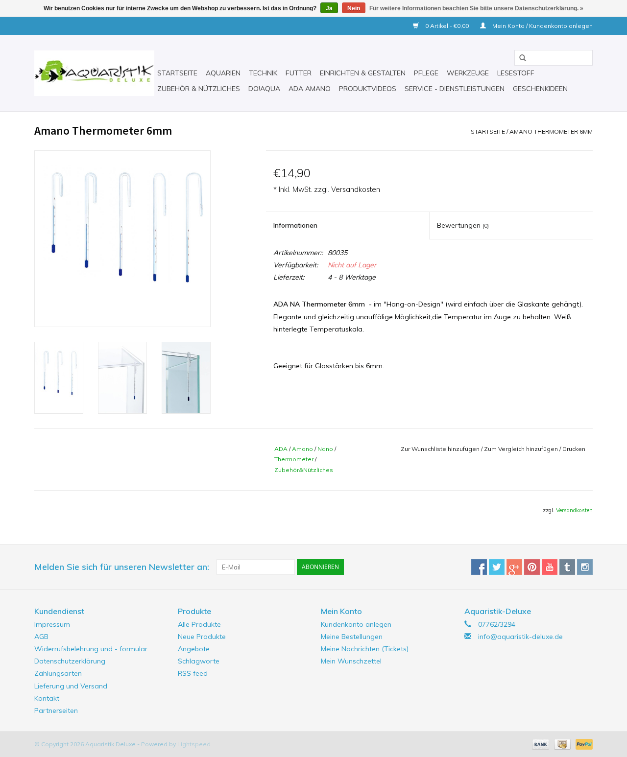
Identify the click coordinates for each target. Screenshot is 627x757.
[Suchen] (519, 58)
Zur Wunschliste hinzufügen (440, 448)
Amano (302, 448)
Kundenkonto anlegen (356, 624)
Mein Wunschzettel (351, 661)
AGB (41, 636)
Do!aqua (264, 88)
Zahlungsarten (58, 673)
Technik (263, 73)
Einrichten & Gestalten (363, 73)
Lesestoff (515, 73)
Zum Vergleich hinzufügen (521, 448)
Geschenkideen (540, 88)
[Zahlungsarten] (540, 743)
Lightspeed (194, 744)
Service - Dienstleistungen (455, 88)
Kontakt (46, 698)
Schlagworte (198, 661)
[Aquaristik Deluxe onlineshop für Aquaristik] (94, 73)
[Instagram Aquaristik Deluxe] (585, 567)
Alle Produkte (199, 624)
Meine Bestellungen (352, 636)
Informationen (295, 225)
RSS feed (193, 673)
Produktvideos (367, 88)
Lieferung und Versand (70, 686)
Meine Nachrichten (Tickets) (365, 648)
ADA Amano (310, 88)
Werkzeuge (468, 73)
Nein (353, 8)
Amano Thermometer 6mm (551, 131)
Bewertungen (463, 225)
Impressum (52, 624)
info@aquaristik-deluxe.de (520, 636)
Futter (299, 73)
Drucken (573, 448)
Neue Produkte (202, 636)
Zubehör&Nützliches (303, 469)
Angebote (194, 648)
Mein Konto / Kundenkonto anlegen (542, 25)
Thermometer (294, 459)
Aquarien (223, 73)
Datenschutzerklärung (69, 661)
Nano (325, 448)
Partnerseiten (56, 710)
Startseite (177, 73)
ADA (281, 448)
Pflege (426, 73)
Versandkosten (355, 189)
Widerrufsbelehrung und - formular (90, 648)
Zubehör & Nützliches (198, 88)
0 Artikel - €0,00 (447, 25)
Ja (329, 8)
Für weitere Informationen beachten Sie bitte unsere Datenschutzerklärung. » (476, 8)
